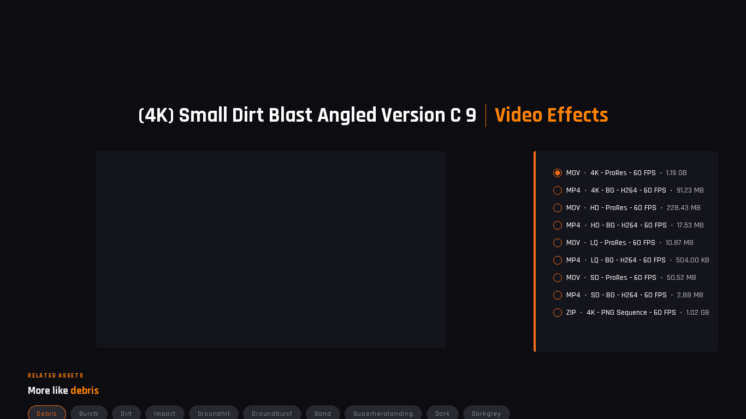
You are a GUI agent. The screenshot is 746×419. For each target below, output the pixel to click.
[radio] (557, 173)
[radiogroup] (631, 243)
